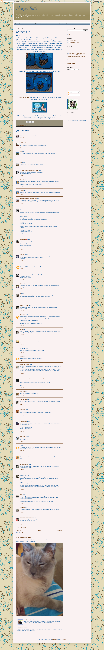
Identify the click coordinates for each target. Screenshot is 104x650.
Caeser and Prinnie (23, 97)
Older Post (60, 530)
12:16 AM (22, 431)
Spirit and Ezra (23, 265)
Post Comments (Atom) (27, 532)
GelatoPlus (54, 639)
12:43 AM (22, 147)
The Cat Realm (23, 455)
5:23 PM (22, 489)
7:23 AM (21, 235)
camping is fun (23, 123)
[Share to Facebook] (31, 122)
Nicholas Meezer (39, 23)
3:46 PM (22, 352)
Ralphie (72, 23)
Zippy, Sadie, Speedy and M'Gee (27, 142)
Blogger (64, 639)
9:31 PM (22, 387)
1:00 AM (21, 503)
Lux (21, 162)
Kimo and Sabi (23, 399)
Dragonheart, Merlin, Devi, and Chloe (28, 198)
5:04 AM (21, 186)
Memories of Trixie (63, 23)
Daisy (21, 329)
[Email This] (27, 122)
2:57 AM (21, 175)
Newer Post (19, 530)
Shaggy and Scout (24, 305)
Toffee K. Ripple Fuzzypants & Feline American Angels (32, 378)
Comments (71, 94)
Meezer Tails (26, 8)
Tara (21, 151)
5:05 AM (21, 194)
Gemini (21, 134)
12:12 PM (22, 310)
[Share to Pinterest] (33, 122)
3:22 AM (21, 512)
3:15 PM (22, 344)
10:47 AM (22, 450)
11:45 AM (22, 301)
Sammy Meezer (19, 23)
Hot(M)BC (22, 273)
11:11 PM (22, 404)
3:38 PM (22, 469)
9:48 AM (21, 268)
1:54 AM (21, 158)
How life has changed (29, 619)
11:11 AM (22, 288)
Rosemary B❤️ (23, 239)
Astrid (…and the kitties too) (26, 517)
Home (39, 530)
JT (20, 445)
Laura (21, 473)
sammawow (22, 409)
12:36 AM (22, 137)
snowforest (22, 507)
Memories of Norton (51, 23)
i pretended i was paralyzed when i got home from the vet (49, 123)
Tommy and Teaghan (24, 364)
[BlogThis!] (28, 122)
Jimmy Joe (22, 254)
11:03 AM (22, 279)
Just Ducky (22, 391)
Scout (21, 356)
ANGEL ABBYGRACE (25, 208)
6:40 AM (21, 203)
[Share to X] (30, 122)
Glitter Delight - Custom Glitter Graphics (76, 56)
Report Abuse (71, 63)
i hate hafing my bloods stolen (32, 123)
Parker (21, 283)
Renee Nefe (22, 314)
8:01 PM (22, 373)
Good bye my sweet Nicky (23, 537)
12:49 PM (22, 325)
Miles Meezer (29, 23)
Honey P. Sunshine (24, 464)
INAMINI (22, 339)
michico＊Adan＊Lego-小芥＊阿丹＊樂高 (29, 170)
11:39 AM (22, 460)
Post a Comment (22, 527)
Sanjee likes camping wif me (22, 125)
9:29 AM (21, 260)
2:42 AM (21, 166)
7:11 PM (21, 360)
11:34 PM (22, 417)
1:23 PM (22, 334)
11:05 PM (22, 395)
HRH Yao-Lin (23, 436)
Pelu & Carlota (23, 421)
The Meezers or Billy (74, 42)
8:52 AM (21, 249)
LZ (20, 293)
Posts (70, 92)
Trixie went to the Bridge (22, 627)
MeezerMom (73, 40)
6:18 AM (21, 441)
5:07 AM (21, 524)
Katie (21, 494)
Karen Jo (22, 179)
